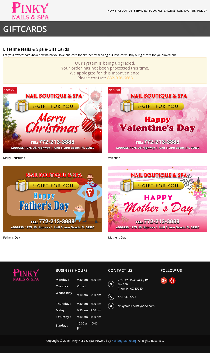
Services (140, 11)
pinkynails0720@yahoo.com (136, 306)
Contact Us (186, 11)
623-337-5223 (127, 297)
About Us (125, 11)
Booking (155, 11)
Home (111, 11)
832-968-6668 (120, 78)
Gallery (169, 11)
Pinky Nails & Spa (82, 341)
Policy (202, 11)
